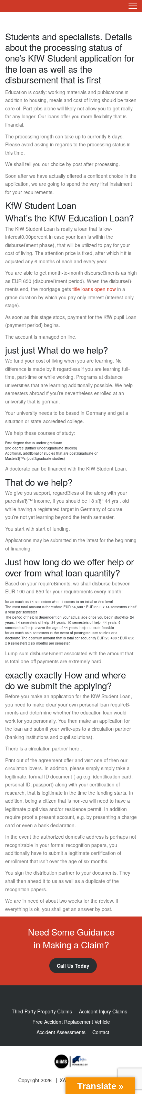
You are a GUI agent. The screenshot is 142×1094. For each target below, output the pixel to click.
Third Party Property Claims (42, 1011)
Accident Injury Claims (103, 1011)
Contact (100, 1032)
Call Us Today (73, 965)
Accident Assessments (61, 1032)
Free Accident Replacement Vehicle (71, 1021)
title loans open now (94, 288)
